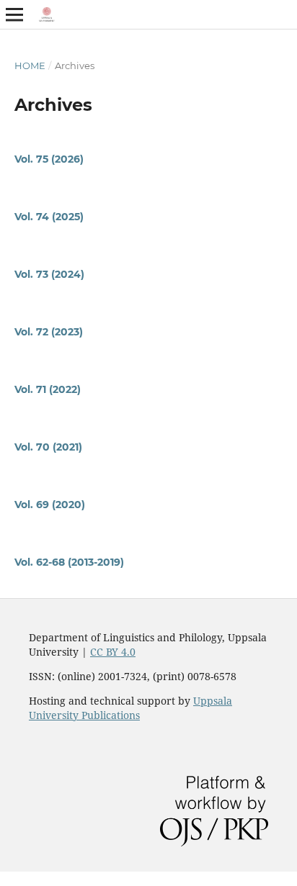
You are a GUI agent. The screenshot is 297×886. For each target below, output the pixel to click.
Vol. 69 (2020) (49, 504)
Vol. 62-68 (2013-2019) (69, 562)
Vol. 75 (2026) (49, 159)
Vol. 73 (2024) (49, 274)
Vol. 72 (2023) (48, 331)
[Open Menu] (14, 14)
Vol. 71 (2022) (47, 389)
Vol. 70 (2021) (48, 446)
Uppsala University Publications (130, 708)
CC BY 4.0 (113, 652)
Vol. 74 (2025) (49, 216)
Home (29, 65)
